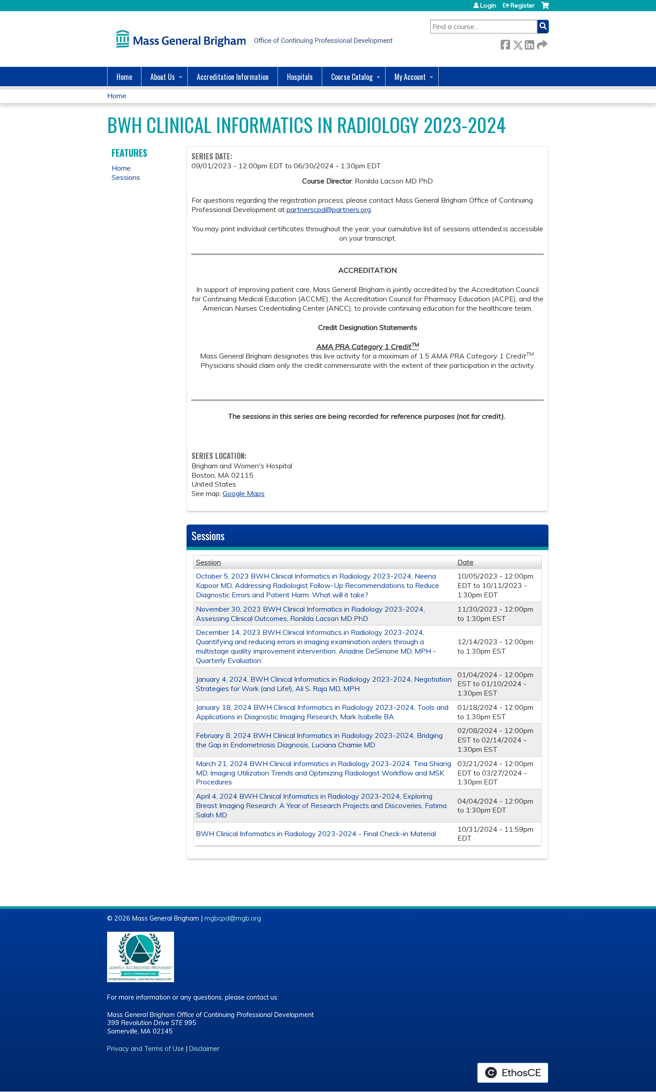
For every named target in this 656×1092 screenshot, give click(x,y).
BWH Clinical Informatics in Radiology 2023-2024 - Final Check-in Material (316, 833)
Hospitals (300, 76)
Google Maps (244, 493)
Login (488, 5)
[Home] (252, 39)
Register (523, 5)
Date (465, 562)
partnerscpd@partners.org (328, 209)
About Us (162, 76)
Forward (541, 43)
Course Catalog (352, 76)
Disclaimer (204, 1049)
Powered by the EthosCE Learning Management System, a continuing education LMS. (513, 1073)
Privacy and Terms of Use (145, 1049)
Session (208, 562)
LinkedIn (529, 43)
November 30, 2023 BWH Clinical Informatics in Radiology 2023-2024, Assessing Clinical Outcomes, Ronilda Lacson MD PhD (310, 613)
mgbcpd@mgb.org (232, 918)
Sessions (126, 177)
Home (124, 76)
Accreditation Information (233, 76)
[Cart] (545, 8)
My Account (410, 76)
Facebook (505, 43)
